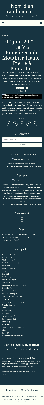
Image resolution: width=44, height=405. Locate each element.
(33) (9, 280)
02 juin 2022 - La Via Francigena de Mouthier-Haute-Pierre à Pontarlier (22, 54)
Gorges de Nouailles (32, 72)
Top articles (31, 396)
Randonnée (21, 84)
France (11, 81)
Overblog (34, 390)
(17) (9, 305)
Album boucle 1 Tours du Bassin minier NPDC (19, 234)
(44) (6, 266)
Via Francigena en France (32, 81)
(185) (8, 254)
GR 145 (14, 84)
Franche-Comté (13, 78)
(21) (14, 285)
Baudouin (19, 166)
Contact (39, 396)
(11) (6, 330)
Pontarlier (22, 72)
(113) (7, 257)
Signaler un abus (8, 399)
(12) (6, 325)
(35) (6, 271)
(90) (9, 260)
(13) (9, 319)
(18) (12, 296)
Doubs (4, 78)
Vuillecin (38, 75)
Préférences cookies (22, 402)
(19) (9, 291)
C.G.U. (17, 399)
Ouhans (21, 75)
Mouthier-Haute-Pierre (10, 72)
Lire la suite (22, 118)
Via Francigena (18, 81)
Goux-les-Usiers (30, 75)
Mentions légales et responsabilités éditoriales (19, 237)
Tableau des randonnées (11, 240)
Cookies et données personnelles (29, 399)
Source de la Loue (12, 75)
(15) (6, 313)
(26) (6, 282)
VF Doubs (29, 84)
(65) (10, 263)
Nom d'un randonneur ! (22, 8)
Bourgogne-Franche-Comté (28, 78)
